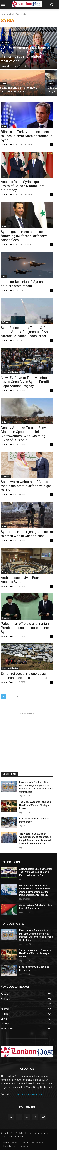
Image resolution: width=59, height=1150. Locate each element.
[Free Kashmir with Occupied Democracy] (9, 822)
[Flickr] (27, 1117)
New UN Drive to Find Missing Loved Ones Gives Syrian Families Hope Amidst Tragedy (26, 382)
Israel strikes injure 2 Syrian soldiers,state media (22, 284)
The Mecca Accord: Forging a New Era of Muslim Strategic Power (35, 805)
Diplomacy (6, 476)
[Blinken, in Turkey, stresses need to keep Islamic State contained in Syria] (27, 115)
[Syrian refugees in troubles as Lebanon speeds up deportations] (27, 656)
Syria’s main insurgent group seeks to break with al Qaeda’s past (27, 534)
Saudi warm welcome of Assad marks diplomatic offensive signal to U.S (27, 486)
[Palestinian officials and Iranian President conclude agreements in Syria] (27, 606)
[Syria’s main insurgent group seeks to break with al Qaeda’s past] (27, 515)
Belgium (5, 43)
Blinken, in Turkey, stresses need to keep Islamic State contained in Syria (26, 136)
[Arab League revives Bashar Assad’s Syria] (27, 561)
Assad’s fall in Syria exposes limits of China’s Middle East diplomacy (22, 186)
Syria (3, 83)
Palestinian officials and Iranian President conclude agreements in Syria (27, 628)
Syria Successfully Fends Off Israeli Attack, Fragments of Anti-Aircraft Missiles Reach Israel (26, 332)
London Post (7, 144)
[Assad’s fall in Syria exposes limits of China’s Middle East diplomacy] (27, 165)
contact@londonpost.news (27, 1094)
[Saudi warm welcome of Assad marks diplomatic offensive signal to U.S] (27, 465)
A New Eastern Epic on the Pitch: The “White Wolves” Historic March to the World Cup (36, 872)
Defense (5, 322)
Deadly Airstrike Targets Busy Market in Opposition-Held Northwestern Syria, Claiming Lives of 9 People (23, 434)
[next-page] (17, 696)
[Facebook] (19, 1117)
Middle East (14, 14)
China (4, 176)
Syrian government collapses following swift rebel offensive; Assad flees (24, 236)
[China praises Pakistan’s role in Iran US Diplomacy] (9, 909)
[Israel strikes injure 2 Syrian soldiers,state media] (27, 265)
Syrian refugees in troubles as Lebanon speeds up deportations (25, 676)
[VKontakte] (43, 1117)
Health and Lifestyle (10, 372)
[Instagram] (35, 1117)
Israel (4, 276)
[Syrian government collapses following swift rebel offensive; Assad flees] (27, 215)
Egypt (4, 572)
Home (4, 14)
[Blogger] (11, 1117)
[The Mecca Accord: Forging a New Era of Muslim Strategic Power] (9, 805)
